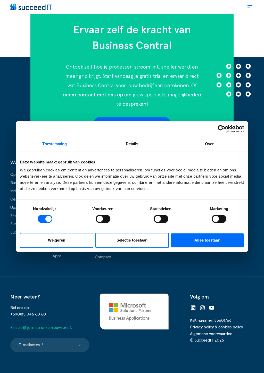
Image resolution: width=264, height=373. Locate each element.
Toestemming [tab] (54, 144)
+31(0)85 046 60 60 (28, 314)
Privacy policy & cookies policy (216, 327)
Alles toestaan (207, 240)
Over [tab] (209, 144)
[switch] (103, 219)
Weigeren (56, 240)
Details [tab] (132, 144)
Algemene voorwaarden (211, 334)
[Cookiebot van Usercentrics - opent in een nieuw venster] (221, 129)
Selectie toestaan (132, 240)
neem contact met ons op (93, 94)
